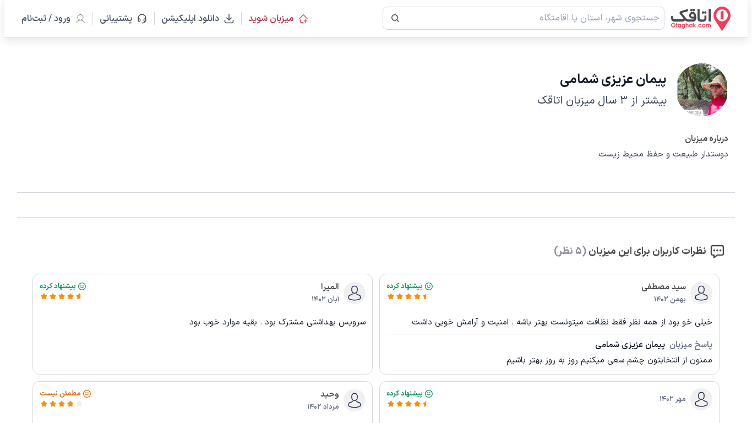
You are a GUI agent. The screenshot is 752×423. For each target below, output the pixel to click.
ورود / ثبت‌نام (45, 18)
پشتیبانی (121, 18)
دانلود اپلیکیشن (190, 18)
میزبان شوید (270, 18)
